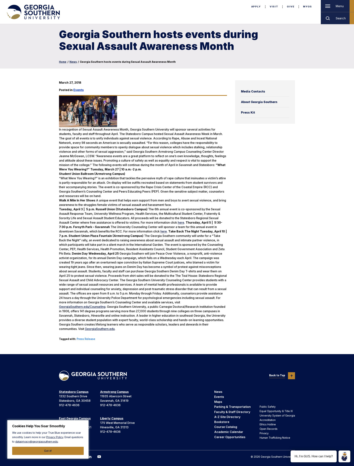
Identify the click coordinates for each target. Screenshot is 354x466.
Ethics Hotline (268, 424)
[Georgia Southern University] (33, 12)
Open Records (268, 428)
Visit (274, 6)
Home (62, 61)
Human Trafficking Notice (275, 437)
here (181, 222)
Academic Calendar (228, 432)
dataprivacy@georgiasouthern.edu (36, 441)
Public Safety (268, 406)
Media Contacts (253, 91)
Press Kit (248, 112)
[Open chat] (344, 456)
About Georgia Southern (259, 102)
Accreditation (268, 420)
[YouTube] (99, 456)
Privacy (264, 433)
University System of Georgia (277, 415)
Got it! (48, 450)
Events (78, 90)
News (73, 61)
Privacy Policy (54, 437)
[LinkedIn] (89, 456)
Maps (218, 402)
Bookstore (221, 422)
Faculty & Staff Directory (232, 412)
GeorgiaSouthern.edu (100, 329)
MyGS (307, 6)
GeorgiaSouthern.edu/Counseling (82, 307)
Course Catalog (225, 427)
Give (290, 6)
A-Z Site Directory (227, 417)
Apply (256, 6)
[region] (47, 439)
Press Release (86, 338)
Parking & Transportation (232, 407)
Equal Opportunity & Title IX (276, 411)
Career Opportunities (229, 437)
